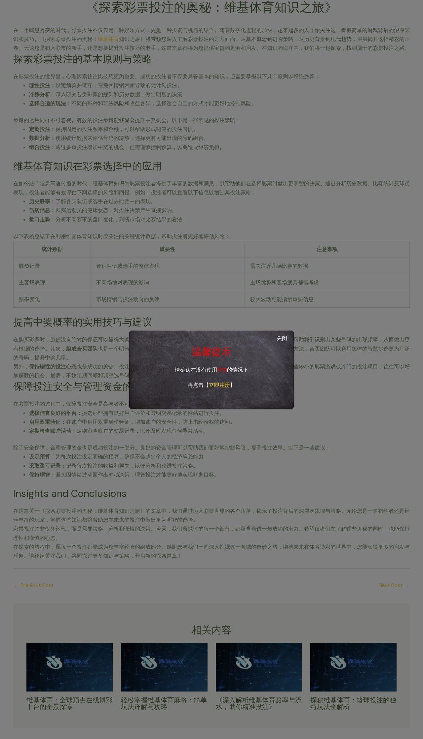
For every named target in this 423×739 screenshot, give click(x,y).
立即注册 (219, 385)
